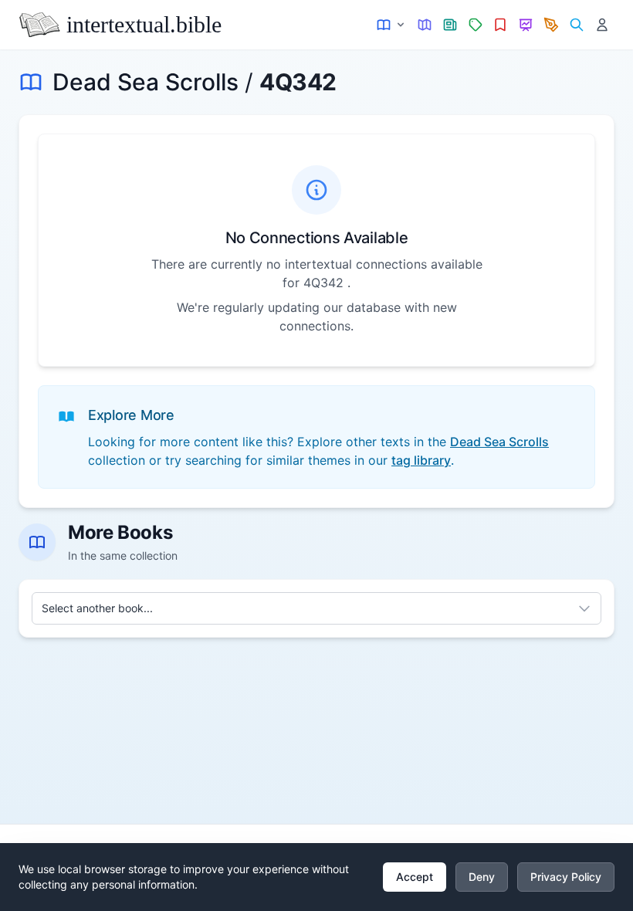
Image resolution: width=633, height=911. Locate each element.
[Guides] (425, 25)
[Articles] (450, 25)
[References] (500, 25)
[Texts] (391, 25)
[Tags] (475, 25)
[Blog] (551, 25)
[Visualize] (526, 25)
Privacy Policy (565, 876)
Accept (414, 876)
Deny (482, 876)
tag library (421, 460)
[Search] (576, 25)
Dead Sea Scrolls (145, 82)
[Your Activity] (601, 25)
